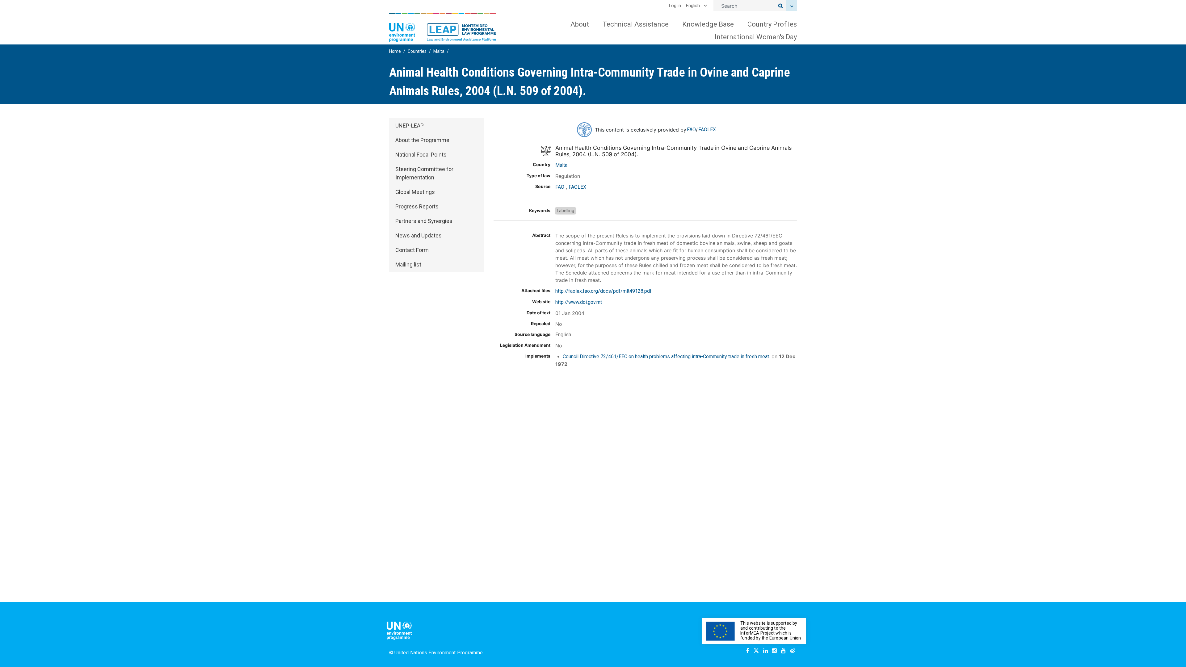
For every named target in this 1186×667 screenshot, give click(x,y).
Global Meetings (415, 192)
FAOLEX (707, 129)
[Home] (442, 27)
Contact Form (412, 250)
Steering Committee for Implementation (424, 173)
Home (395, 51)
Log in (675, 5)
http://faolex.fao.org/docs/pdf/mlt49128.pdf (603, 291)
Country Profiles (772, 24)
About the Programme (422, 140)
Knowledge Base (708, 24)
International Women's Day (756, 37)
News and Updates (418, 235)
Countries (417, 51)
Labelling (565, 210)
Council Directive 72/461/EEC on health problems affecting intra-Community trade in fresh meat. (666, 356)
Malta (438, 51)
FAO (691, 129)
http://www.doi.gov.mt (578, 302)
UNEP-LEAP (409, 125)
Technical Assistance (636, 24)
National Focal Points (421, 154)
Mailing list (408, 264)
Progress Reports (417, 206)
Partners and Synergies (423, 221)
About (579, 24)
